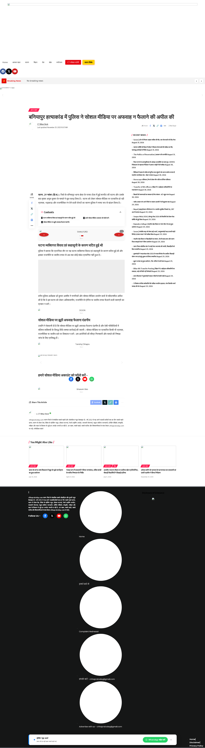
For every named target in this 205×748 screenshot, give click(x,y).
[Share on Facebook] (150, 126)
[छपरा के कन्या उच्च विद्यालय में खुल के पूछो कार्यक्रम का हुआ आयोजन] (46, 456)
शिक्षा (115, 466)
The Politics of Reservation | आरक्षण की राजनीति (150, 154)
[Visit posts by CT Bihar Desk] (32, 125)
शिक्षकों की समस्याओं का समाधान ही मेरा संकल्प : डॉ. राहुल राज (151, 194)
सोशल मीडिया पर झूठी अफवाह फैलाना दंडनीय (57, 222)
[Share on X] (154, 126)
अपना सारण (34, 110)
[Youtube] (15, 71)
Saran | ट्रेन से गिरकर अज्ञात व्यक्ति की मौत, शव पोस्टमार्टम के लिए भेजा (154, 140)
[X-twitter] (9, 71)
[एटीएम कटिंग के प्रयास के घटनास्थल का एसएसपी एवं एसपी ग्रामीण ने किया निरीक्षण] (158, 456)
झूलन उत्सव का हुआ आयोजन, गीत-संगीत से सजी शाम (148, 261)
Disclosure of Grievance (153, 492)
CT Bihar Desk (42, 124)
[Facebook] (3, 71)
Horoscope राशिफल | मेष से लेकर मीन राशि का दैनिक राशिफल (151, 179)
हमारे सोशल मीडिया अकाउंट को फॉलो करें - (97, 218)
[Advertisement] (81, 276)
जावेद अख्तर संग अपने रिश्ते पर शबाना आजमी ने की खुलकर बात (151, 202)
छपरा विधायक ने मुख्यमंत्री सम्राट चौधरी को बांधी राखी (149, 276)
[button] (2, 95)
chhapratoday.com (35, 497)
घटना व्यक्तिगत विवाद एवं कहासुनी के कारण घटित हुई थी (59, 218)
